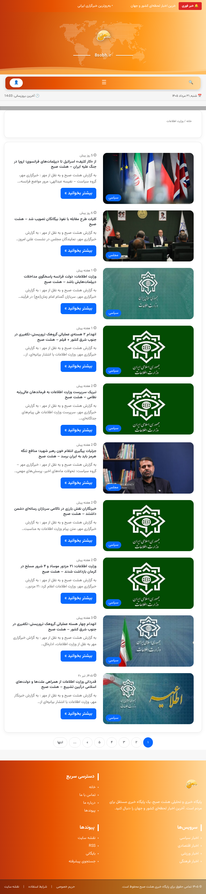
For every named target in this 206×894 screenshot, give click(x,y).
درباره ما (89, 803)
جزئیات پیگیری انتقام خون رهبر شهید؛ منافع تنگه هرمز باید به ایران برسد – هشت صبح (58, 453)
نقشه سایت (86, 838)
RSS (92, 846)
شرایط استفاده (37, 886)
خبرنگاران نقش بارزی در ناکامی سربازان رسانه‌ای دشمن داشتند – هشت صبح (55, 511)
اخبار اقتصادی (188, 846)
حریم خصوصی (65, 886)
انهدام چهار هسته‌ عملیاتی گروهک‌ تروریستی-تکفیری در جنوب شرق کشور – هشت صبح (54, 627)
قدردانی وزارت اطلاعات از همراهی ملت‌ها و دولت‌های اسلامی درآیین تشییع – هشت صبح (56, 684)
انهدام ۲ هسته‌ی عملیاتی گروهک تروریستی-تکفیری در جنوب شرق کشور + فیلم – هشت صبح (55, 337)
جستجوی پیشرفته (82, 861)
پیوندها (89, 811)
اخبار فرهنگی (188, 861)
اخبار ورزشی (189, 854)
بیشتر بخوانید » (78, 193)
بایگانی (90, 854)
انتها (60, 742)
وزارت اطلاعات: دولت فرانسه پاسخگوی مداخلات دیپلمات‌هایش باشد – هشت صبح (60, 279)
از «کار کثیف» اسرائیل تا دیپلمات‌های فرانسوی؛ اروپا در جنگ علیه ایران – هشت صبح (55, 164)
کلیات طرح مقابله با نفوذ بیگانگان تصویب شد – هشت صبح (55, 222)
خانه (189, 121)
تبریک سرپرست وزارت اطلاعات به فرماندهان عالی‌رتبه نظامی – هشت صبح (56, 395)
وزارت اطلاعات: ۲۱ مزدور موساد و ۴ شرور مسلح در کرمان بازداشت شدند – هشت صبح (58, 569)
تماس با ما (87, 795)
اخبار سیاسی (189, 838)
